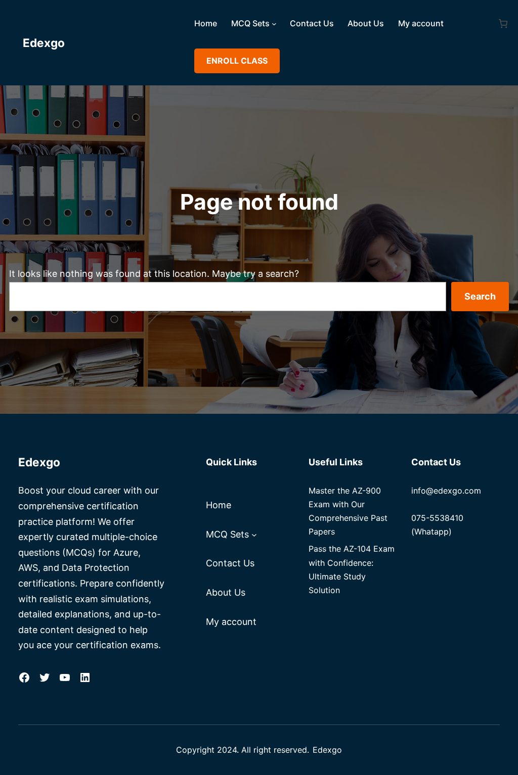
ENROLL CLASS (237, 61)
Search (480, 296)
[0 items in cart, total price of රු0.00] (503, 23)
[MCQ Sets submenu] (274, 23)
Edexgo (44, 43)
